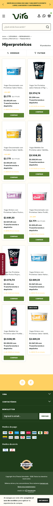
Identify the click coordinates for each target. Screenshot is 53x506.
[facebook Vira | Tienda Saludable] (31, 382)
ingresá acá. (44, 483)
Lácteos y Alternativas (10, 39)
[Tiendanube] (26, 491)
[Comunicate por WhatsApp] (44, 16)
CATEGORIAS (12, 36)
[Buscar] (47, 27)
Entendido (43, 500)
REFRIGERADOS (24, 36)
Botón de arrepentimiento (26, 487)
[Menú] (4, 16)
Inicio (4, 36)
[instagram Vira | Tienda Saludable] (22, 382)
